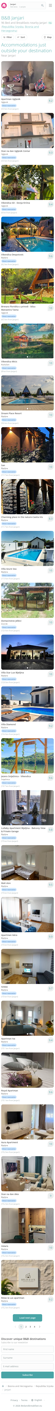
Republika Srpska (13, 26)
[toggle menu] (50, 5)
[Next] (49, 79)
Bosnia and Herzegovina (20, 1386)
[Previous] (5, 79)
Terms (24, 1400)
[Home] (3, 1386)
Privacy (14, 1400)
